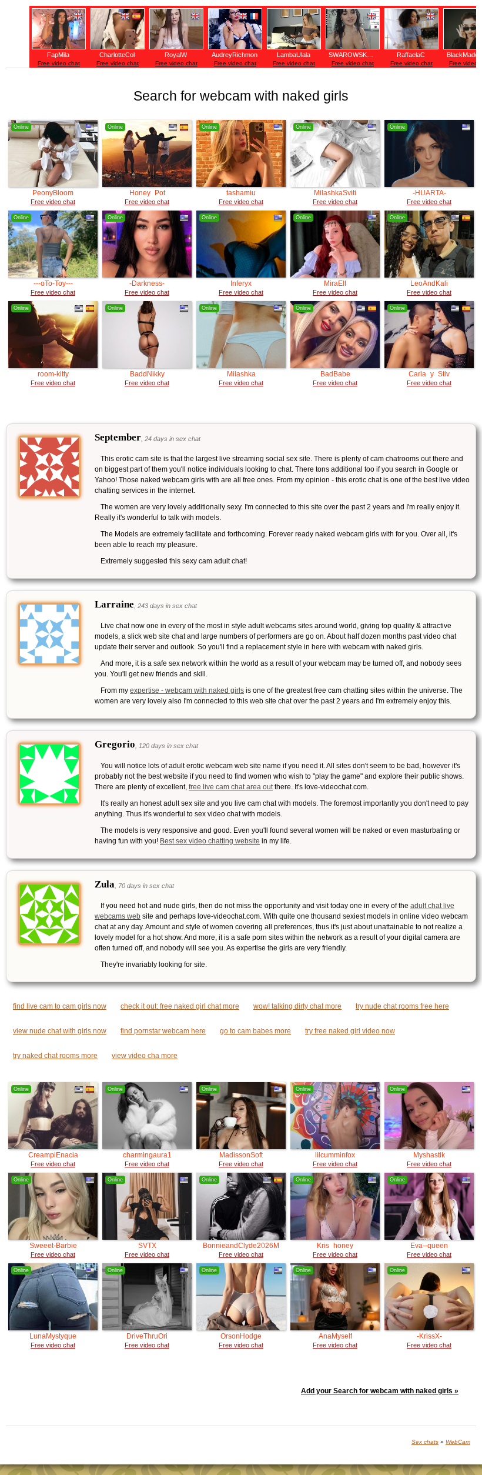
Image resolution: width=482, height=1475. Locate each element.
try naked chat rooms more (55, 1056)
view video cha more (145, 1056)
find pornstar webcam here (163, 1031)
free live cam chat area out (231, 787)
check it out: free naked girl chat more (179, 1006)
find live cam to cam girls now (59, 1006)
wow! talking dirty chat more (297, 1006)
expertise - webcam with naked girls (187, 690)
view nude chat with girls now (59, 1031)
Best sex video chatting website (210, 841)
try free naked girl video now (350, 1031)
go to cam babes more (255, 1031)
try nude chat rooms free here (402, 1006)
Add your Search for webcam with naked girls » (379, 1391)
